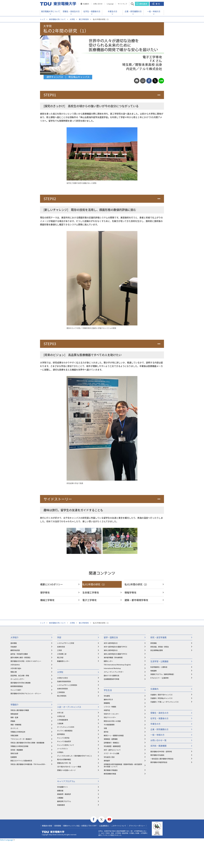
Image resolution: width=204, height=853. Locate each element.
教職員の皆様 (47, 825)
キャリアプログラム (66, 781)
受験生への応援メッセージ (66, 770)
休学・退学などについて (112, 750)
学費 (105, 728)
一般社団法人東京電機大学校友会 (161, 759)
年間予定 (107, 710)
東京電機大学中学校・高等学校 (161, 751)
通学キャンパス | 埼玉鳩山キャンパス (68, 77)
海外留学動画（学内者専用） (114, 657)
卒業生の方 (112, 11)
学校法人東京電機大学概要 (20, 710)
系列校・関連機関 (17, 750)
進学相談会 (61, 734)
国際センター (108, 661)
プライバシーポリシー (137, 825)
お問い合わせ (97, 4)
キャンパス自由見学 (64, 741)
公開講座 (60, 798)
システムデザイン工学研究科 (67, 685)
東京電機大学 (53, 831)
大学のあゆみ (15, 664)
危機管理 (14, 757)
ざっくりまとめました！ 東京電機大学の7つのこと (74, 756)
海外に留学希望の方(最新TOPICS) (115, 654)
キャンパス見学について (65, 745)
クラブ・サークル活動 (111, 753)
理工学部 (60, 657)
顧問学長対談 (15, 650)
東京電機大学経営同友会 (158, 762)
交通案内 (86, 4)
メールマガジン (62, 748)
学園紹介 (15, 704)
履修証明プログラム (64, 801)
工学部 (59, 650)
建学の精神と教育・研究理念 (20, 657)
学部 (59, 637)
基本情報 (14, 643)
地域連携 (153, 671)
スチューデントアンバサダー (114, 672)
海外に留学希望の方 (111, 650)
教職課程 (107, 703)
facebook (149, 80)
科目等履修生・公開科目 (158, 667)
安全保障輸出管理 (156, 650)
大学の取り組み (16, 668)
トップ (42, 19)
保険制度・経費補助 (111, 739)
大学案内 (60, 752)
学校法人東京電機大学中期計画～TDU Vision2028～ (28, 764)
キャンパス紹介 (16, 690)
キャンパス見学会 (63, 738)
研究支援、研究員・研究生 (159, 647)
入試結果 (60, 723)
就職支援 (60, 790)
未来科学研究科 (62, 688)
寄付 (158, 3)
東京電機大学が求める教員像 (20, 683)
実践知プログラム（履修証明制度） (162, 674)
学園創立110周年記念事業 (19, 746)
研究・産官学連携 (158, 637)
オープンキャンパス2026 (65, 727)
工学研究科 (61, 692)
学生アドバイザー (110, 717)
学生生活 (108, 690)
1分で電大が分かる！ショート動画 (69, 766)
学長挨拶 (14, 647)
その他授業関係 (109, 724)
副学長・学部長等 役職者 (19, 654)
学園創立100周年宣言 (18, 732)
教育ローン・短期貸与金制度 (114, 735)
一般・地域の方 (153, 11)
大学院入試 (61, 716)
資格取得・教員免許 (64, 794)
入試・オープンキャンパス (69, 706)
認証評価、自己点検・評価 (20, 675)
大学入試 (60, 712)
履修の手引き (108, 699)
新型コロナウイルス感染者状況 (21, 760)
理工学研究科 (84, 19)
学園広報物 (14, 735)
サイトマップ (122, 4)
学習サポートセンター (111, 714)
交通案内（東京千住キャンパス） (161, 694)
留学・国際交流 (111, 637)
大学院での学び (62, 678)
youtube (109, 819)
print (136, 80)
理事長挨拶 (14, 714)
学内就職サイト (62, 787)
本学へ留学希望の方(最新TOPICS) (115, 647)
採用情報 (57, 825)
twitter (155, 80)
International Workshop (112, 668)
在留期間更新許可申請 (111, 679)
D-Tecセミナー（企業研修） (160, 678)
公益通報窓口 (104, 825)
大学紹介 (15, 637)
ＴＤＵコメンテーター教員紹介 (21, 739)
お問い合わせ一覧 (158, 740)
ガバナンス (14, 728)
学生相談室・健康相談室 (112, 746)
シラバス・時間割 (110, 707)
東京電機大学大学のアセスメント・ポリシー (26, 693)
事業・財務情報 (16, 724)
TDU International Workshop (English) (117, 664)
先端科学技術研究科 (64, 681)
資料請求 (143, 3)
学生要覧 (107, 696)
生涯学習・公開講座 (159, 661)
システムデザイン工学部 (65, 643)
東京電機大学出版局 (157, 755)
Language (110, 4)
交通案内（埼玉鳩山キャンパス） (161, 698)
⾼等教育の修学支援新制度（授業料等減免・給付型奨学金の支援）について (123, 765)
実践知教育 (61, 805)
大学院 (72, 19)
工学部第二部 (61, 654)
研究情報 (153, 643)
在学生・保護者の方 (91, 11)
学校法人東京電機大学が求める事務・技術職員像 (27, 742)
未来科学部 (61, 647)
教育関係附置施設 (17, 686)
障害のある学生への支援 (112, 721)
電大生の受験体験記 (64, 759)
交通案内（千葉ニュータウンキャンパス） (165, 702)
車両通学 (107, 760)
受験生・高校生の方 (71, 11)
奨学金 (106, 732)
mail (143, 80)
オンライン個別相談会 (64, 730)
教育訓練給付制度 (110, 774)
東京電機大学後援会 (111, 770)
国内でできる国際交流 (111, 675)
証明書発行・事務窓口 (111, 742)
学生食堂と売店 (109, 757)
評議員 (13, 721)
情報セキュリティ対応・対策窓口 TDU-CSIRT (80, 825)
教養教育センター (63, 661)
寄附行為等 (14, 753)
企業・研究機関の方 (133, 11)
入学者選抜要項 (62, 720)
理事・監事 (14, 717)
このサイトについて (118, 825)
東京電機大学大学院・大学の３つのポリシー (26, 661)
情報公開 (14, 672)
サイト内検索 (134, 4)
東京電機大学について (50, 11)
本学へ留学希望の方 (111, 643)
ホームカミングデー (17, 679)
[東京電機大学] (58, 3)
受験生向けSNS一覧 (64, 763)
